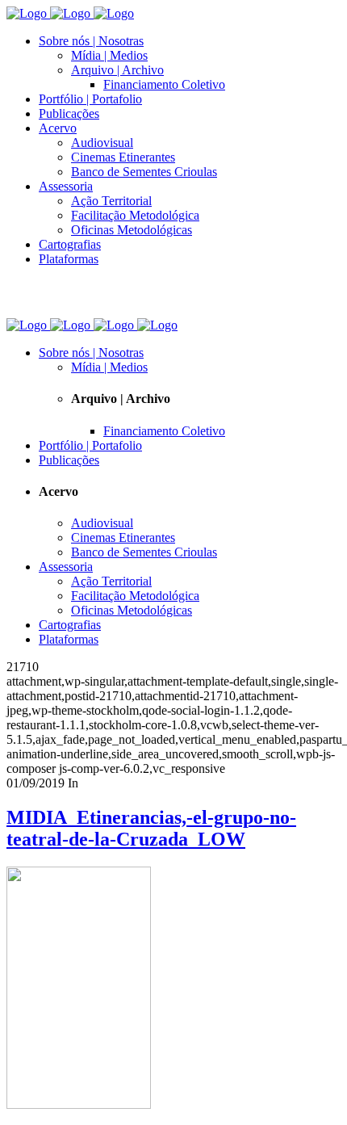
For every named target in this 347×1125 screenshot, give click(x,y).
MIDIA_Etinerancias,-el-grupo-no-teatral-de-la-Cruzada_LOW (151, 828)
